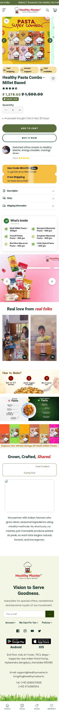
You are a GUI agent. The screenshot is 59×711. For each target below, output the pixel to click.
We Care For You (27, 622)
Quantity (8, 105)
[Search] (47, 10)
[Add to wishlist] (53, 78)
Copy (34, 168)
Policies (46, 622)
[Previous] (6, 281)
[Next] (52, 281)
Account (9, 622)
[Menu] (4, 10)
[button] (10, 88)
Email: (13, 672)
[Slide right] (50, 40)
